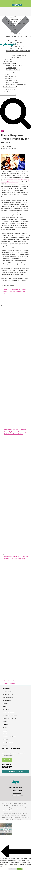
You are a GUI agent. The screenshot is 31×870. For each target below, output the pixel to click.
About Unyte (6, 91)
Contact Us (5, 739)
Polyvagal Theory (13, 70)
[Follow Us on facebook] (3, 767)
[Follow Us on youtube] (11, 767)
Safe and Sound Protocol (9, 712)
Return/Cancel (6, 733)
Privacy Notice (17, 790)
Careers (5, 745)
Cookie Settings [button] (13, 869)
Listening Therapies (8, 17)
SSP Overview (16, 21)
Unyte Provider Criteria (8, 742)
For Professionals (7, 691)
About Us (5, 727)
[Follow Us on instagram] (8, 767)
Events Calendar (12, 82)
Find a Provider (11, 89)
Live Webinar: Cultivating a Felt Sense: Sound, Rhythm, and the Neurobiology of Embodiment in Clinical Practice (15, 432)
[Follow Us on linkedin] (6, 767)
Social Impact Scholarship (9, 736)
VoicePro (9, 59)
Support (5, 730)
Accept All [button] (19, 869)
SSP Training (15, 34)
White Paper (10, 72)
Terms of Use (17, 793)
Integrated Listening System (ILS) (18, 51)
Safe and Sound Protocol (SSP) (17, 19)
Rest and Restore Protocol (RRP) (18, 36)
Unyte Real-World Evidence (16, 65)
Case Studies (11, 68)
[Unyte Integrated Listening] (8, 45)
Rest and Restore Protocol (9, 718)
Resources (6, 74)
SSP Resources (12, 80)
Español (5, 706)
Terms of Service (17, 795)
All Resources (11, 76)
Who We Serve (7, 61)
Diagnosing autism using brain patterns (15, 289)
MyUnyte (14, 32)
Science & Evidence (9, 63)
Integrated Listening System (10, 715)
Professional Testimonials (16, 85)
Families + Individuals (9, 87)
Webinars (9, 78)
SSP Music (14, 29)
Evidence (14, 27)
